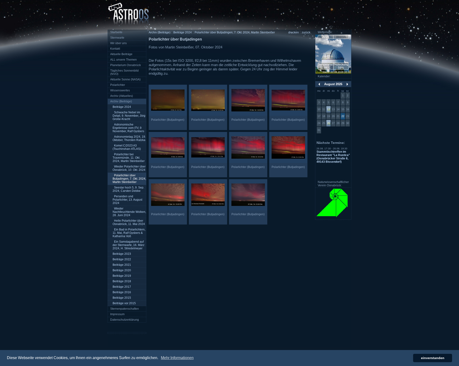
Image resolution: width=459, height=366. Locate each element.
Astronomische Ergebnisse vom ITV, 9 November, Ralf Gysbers (128, 128)
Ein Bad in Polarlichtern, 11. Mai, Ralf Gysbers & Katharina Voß (129, 233)
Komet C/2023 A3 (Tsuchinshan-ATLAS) (127, 147)
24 (318, 123)
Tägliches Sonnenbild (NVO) (124, 72)
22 (342, 116)
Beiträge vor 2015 (124, 303)
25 (323, 123)
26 (328, 123)
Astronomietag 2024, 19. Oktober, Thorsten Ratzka (129, 138)
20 (333, 116)
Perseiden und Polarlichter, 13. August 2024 (127, 200)
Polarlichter (117, 85)
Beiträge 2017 (122, 286)
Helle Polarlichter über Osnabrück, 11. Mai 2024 (129, 222)
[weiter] (347, 84)
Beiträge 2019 (122, 275)
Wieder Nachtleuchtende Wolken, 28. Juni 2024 (129, 212)
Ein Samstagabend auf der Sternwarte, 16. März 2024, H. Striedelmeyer (128, 245)
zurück (306, 32)
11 (323, 109)
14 (338, 109)
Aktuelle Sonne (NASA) (125, 79)
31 (318, 130)
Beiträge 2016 (122, 292)
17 (318, 116)
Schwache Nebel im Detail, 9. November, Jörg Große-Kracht (129, 116)
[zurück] (319, 84)
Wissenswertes (120, 90)
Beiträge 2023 (122, 254)
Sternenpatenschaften (124, 308)
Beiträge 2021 (122, 265)
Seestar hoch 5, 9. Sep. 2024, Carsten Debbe (128, 189)
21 (338, 116)
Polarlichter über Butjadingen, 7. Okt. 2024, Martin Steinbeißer (129, 179)
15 (342, 109)
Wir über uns (118, 43)
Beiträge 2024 (122, 107)
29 (342, 123)
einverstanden (432, 358)
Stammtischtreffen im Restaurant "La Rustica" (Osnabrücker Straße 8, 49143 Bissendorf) (333, 156)
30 (347, 123)
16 (347, 109)
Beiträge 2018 (122, 281)
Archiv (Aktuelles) (121, 96)
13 (333, 109)
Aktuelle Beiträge (121, 54)
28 (338, 123)
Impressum (117, 314)
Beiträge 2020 (122, 270)
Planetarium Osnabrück (125, 65)
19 (328, 116)
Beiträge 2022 (122, 259)
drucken (293, 32)
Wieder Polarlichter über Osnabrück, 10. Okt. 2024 (129, 168)
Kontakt (115, 48)
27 (333, 123)
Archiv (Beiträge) (121, 101)
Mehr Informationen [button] (177, 358)
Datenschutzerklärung (124, 319)
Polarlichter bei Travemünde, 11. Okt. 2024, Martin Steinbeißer (129, 158)
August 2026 (333, 84)
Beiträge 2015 (122, 297)
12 (328, 109)
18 (323, 116)
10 (318, 109)
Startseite (116, 32)
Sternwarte (117, 37)
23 (347, 116)
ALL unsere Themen (123, 59)
